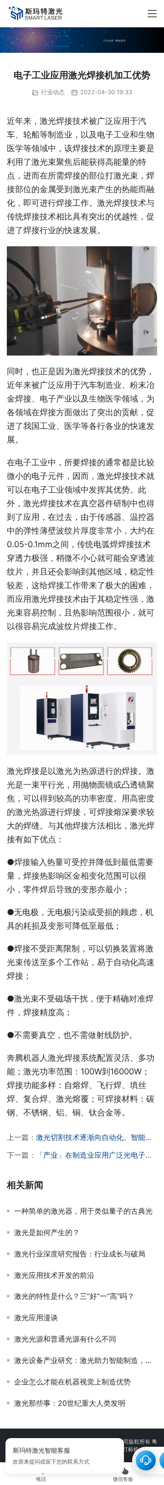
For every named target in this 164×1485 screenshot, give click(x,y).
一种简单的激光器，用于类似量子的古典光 (83, 1211)
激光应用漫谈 (36, 1317)
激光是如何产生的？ (47, 1232)
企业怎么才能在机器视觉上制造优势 (72, 1382)
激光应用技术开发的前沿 (54, 1275)
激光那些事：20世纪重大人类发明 (69, 1403)
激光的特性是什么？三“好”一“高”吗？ (74, 1296)
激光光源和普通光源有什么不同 (65, 1339)
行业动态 (53, 92)
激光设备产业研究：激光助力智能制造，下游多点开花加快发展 (85, 1360)
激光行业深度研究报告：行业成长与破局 (79, 1254)
